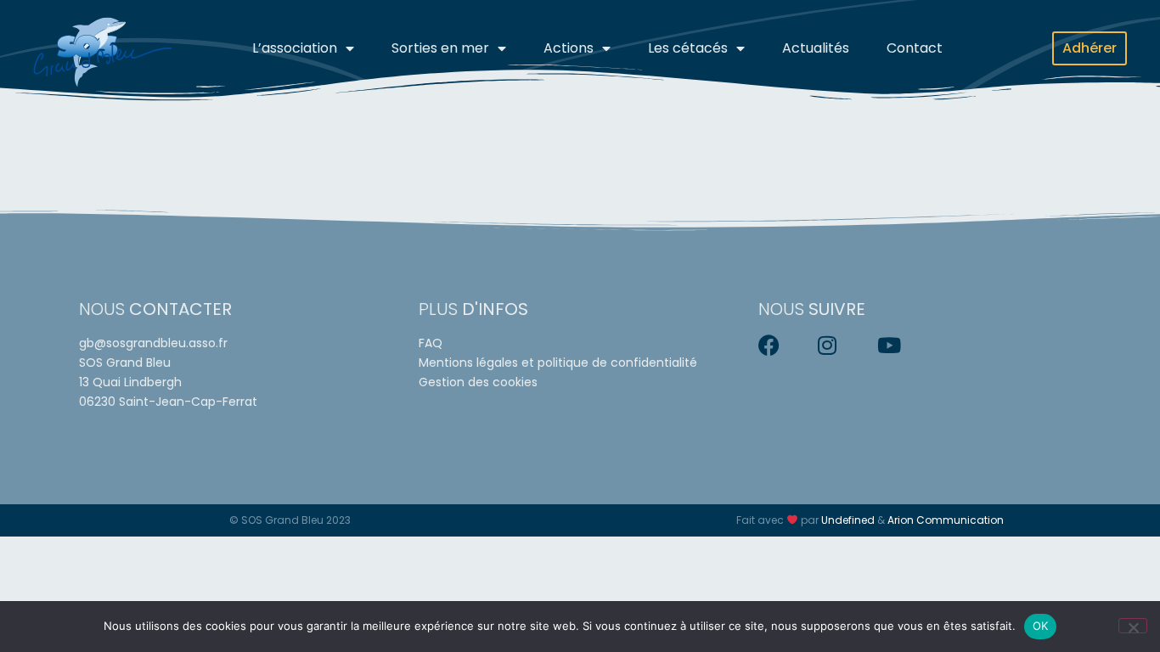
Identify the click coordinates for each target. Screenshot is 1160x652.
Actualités (815, 48)
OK (1041, 625)
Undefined (848, 520)
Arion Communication (945, 520)
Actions (568, 48)
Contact (915, 48)
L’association (294, 48)
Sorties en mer (440, 48)
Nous (155, 309)
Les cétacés (688, 48)
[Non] (1132, 625)
